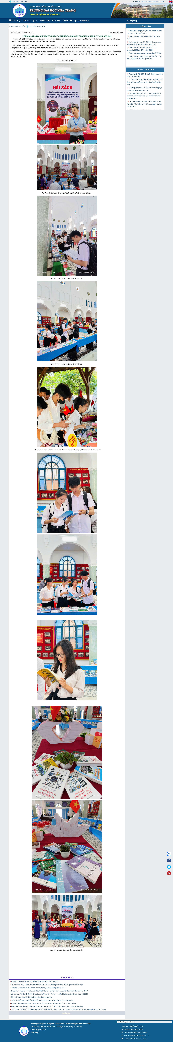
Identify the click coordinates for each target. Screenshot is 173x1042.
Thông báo (145, 26)
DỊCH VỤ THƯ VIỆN (81, 21)
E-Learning (155, 1)
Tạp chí (35, 21)
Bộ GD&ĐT (136, 1)
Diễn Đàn (56, 21)
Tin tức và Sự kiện (17, 26)
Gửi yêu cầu (67, 21)
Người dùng (45, 21)
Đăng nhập (132, 21)
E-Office (161, 1)
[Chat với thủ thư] (169, 854)
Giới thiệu (17, 21)
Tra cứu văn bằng (146, 1)
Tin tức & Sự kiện (37, 26)
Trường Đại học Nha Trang (19, 1)
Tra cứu (26, 21)
